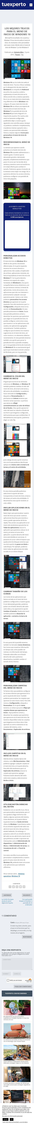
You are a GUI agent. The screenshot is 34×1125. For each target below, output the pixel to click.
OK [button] (11, 1119)
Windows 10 (16, 876)
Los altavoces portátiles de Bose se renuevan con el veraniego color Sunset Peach (16, 1040)
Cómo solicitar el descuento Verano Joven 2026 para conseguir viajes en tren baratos (16, 1062)
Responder (27, 937)
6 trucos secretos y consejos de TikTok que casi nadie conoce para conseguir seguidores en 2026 (16, 1084)
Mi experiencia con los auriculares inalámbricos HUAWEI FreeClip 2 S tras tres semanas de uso (16, 1018)
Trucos (17, 55)
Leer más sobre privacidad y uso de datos (15, 1122)
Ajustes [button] (5, 1119)
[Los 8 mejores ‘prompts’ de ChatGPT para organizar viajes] (17, 1098)
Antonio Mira (18, 52)
